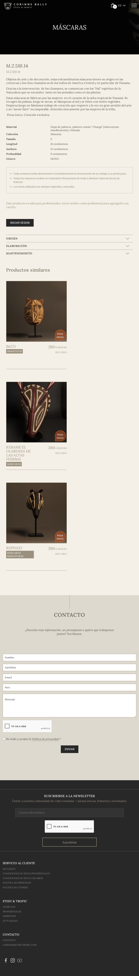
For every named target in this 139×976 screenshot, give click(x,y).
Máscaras (14, 464)
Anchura (11, 149)
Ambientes (9, 916)
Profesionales (12, 911)
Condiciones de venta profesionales (26, 873)
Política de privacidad (45, 739)
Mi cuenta (9, 868)
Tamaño (11, 139)
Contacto (9, 940)
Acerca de (9, 906)
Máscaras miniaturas (15, 554)
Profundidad (13, 154)
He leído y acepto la (33, 739)
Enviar (69, 749)
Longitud (11, 144)
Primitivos (14, 351)
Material (11, 127)
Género (10, 158)
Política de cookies (15, 887)
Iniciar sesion (20, 222)
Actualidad (10, 920)
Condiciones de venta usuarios (23, 878)
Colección (12, 134)
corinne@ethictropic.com (20, 944)
